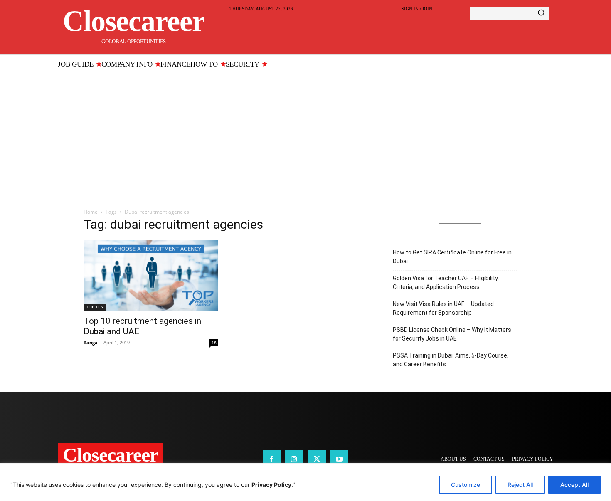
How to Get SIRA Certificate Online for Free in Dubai (452, 256)
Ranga (91, 342)
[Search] (541, 13)
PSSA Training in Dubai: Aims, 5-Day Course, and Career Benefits (450, 360)
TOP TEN (95, 307)
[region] (305, 482)
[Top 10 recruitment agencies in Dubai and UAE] (151, 275)
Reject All (520, 484)
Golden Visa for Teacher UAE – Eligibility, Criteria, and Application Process (446, 282)
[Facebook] (272, 459)
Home (91, 211)
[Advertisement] (305, 137)
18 (214, 343)
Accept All (574, 484)
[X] (317, 459)
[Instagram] (294, 459)
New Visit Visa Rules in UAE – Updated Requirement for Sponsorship (443, 308)
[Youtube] (339, 459)
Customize (465, 484)
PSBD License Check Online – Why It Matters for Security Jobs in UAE (452, 334)
